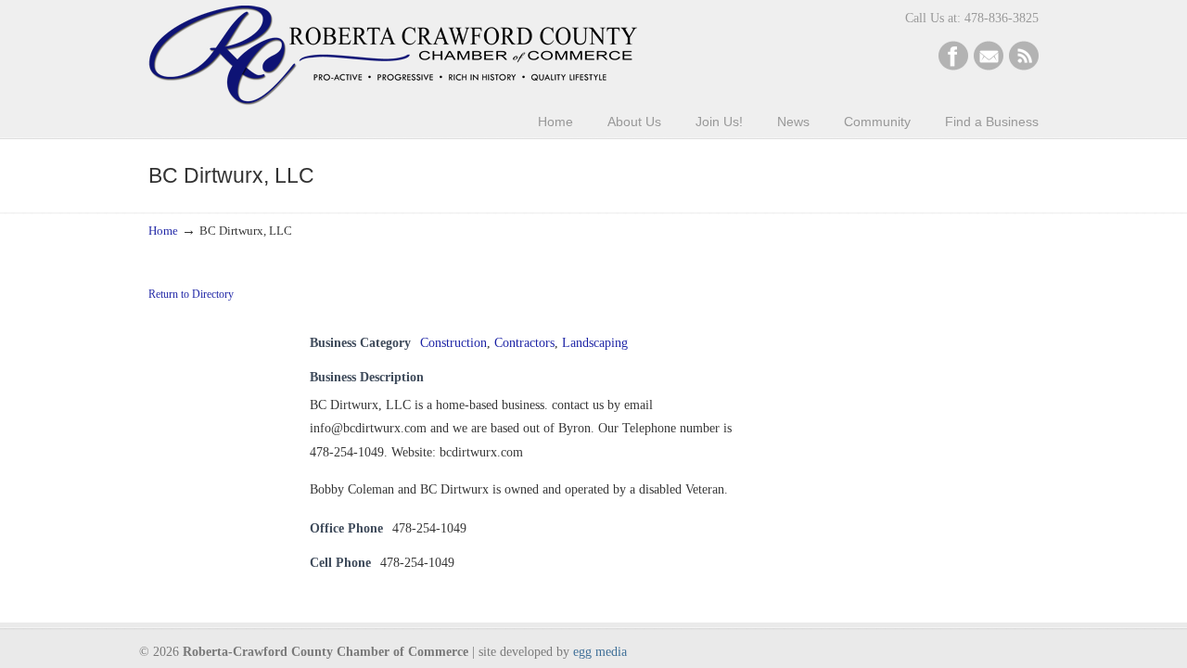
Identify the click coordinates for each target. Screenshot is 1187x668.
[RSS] (1024, 66)
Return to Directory (191, 294)
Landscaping (595, 343)
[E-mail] (988, 66)
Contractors (524, 343)
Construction (453, 343)
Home (163, 231)
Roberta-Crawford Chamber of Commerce (392, 56)
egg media (600, 652)
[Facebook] (953, 66)
